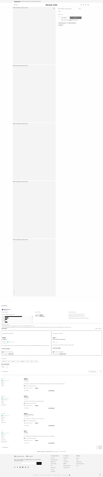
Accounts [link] (65, 459)
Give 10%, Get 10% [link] (66, 467)
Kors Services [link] (53, 471)
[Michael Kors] (51, 4)
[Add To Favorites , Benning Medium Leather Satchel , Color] (54, 8)
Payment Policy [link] (53, 467)
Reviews (60, 25)
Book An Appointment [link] (67, 465)
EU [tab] (62, 14)
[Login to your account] (85, 4)
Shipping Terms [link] (53, 461)
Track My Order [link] (66, 461)
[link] (14, 467)
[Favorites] (83, 4)
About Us (77, 457)
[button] (100, 474)
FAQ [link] (51, 465)
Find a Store (30, 456)
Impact (77, 465)
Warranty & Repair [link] (54, 463)
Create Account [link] (66, 457)
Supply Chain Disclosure (80, 463)
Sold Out (76, 17)
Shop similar (64, 17)
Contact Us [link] (52, 457)
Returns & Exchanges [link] (54, 459)
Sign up (39, 463)
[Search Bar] (81, 4)
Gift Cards (52, 469)
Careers (77, 459)
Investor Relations (79, 461)
